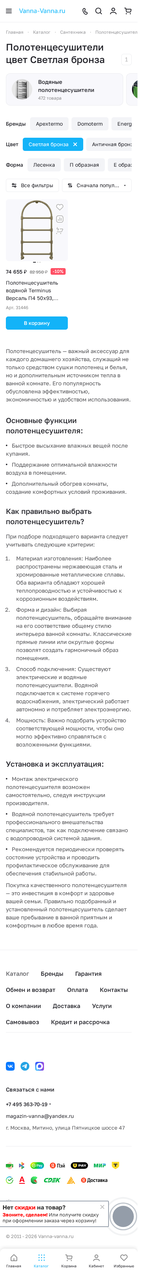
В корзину (37, 323)
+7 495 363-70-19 (27, 1104)
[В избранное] (59, 207)
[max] (39, 1066)
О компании (23, 1005)
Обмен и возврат (30, 989)
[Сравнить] (59, 219)
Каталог (17, 973)
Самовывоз (22, 1022)
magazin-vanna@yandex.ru (40, 1116)
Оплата (77, 989)
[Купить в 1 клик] (59, 230)
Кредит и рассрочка (80, 1022)
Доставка (66, 1005)
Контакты (114, 989)
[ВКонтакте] (10, 1066)
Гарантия (88, 973)
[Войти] (113, 11)
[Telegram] (25, 1066)
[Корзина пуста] (128, 11)
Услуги (102, 1005)
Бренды (52, 973)
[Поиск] (98, 11)
